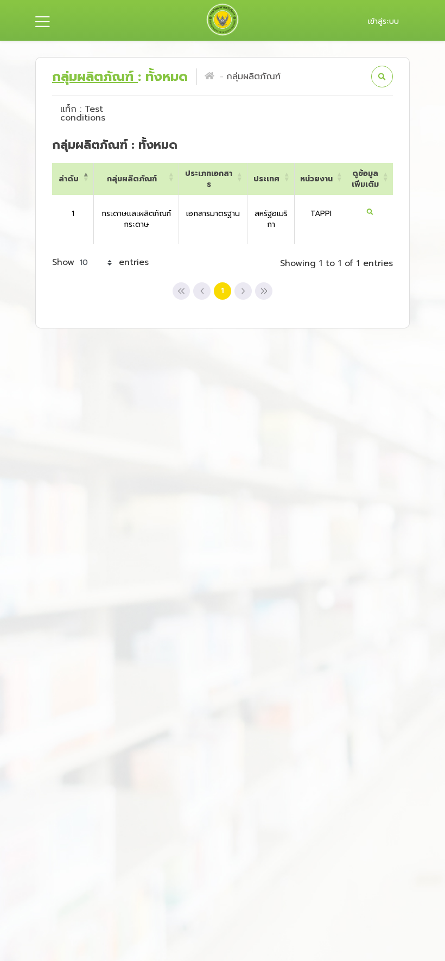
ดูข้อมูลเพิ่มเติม (365, 178)
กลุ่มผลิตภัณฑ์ (95, 76)
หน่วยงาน (316, 179)
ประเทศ (266, 179)
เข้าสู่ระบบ (383, 21)
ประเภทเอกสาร (208, 178)
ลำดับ (69, 179)
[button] (382, 76)
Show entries (100, 262)
